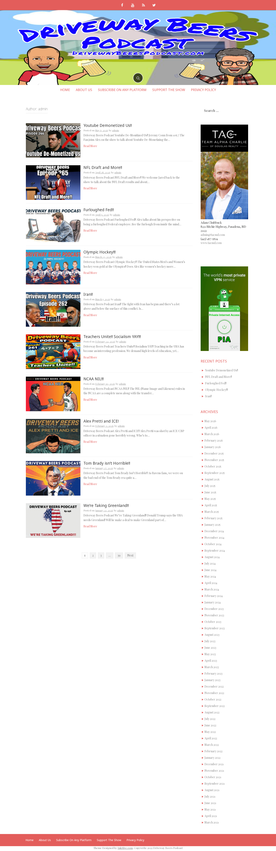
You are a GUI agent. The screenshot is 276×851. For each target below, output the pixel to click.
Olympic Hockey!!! (99, 252)
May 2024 (210, 576)
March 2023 (211, 667)
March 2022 (211, 745)
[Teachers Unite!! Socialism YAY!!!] (53, 351)
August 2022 (211, 712)
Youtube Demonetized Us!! (107, 125)
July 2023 (209, 641)
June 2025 (210, 492)
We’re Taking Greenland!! (106, 505)
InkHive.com (125, 848)
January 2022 (212, 758)
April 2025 (210, 505)
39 (119, 555)
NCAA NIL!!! (93, 379)
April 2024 (210, 583)
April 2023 (210, 660)
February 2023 (213, 673)
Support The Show (168, 90)
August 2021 (211, 790)
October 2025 (212, 466)
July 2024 (210, 563)
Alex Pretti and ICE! (101, 421)
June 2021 (210, 803)
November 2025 (214, 460)
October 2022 (212, 699)
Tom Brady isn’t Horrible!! (106, 463)
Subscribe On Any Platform (122, 90)
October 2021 (212, 777)
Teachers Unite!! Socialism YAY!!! (112, 336)
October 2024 (212, 544)
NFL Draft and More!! (102, 167)
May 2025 (210, 499)
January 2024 (212, 602)
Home (65, 90)
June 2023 (210, 648)
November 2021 (214, 771)
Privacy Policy (203, 90)
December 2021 (214, 764)
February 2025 (213, 518)
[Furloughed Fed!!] (53, 224)
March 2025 (211, 512)
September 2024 (214, 550)
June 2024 (210, 570)
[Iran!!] (53, 309)
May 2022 (210, 732)
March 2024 (211, 589)
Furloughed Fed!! (98, 209)
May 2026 (210, 421)
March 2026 (211, 434)
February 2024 (213, 596)
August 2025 (211, 479)
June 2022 (210, 725)
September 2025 (214, 473)
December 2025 (214, 453)
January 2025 (212, 525)
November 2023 (214, 615)
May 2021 (210, 809)
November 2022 (214, 693)
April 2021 (210, 816)
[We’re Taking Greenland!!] (53, 520)
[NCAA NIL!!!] (53, 393)
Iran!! (88, 294)
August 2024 (212, 557)
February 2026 (213, 440)
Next (130, 555)
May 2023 (210, 654)
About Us (84, 90)
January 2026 (212, 447)
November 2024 (214, 537)
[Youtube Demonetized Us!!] (53, 140)
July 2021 (209, 796)
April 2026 (210, 427)
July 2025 (209, 486)
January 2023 (212, 680)
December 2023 (214, 609)
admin (115, 130)
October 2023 (212, 622)
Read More (90, 146)
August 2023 (211, 635)
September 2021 (214, 783)
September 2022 (214, 706)
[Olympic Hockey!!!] (53, 267)
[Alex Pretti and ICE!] (53, 436)
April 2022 (210, 738)
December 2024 (214, 531)
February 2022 (213, 751)
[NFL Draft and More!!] (53, 182)
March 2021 (211, 822)
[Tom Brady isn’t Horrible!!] (53, 478)
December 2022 (214, 686)
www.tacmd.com (211, 243)
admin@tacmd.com (213, 235)
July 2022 (209, 719)
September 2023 (214, 628)
